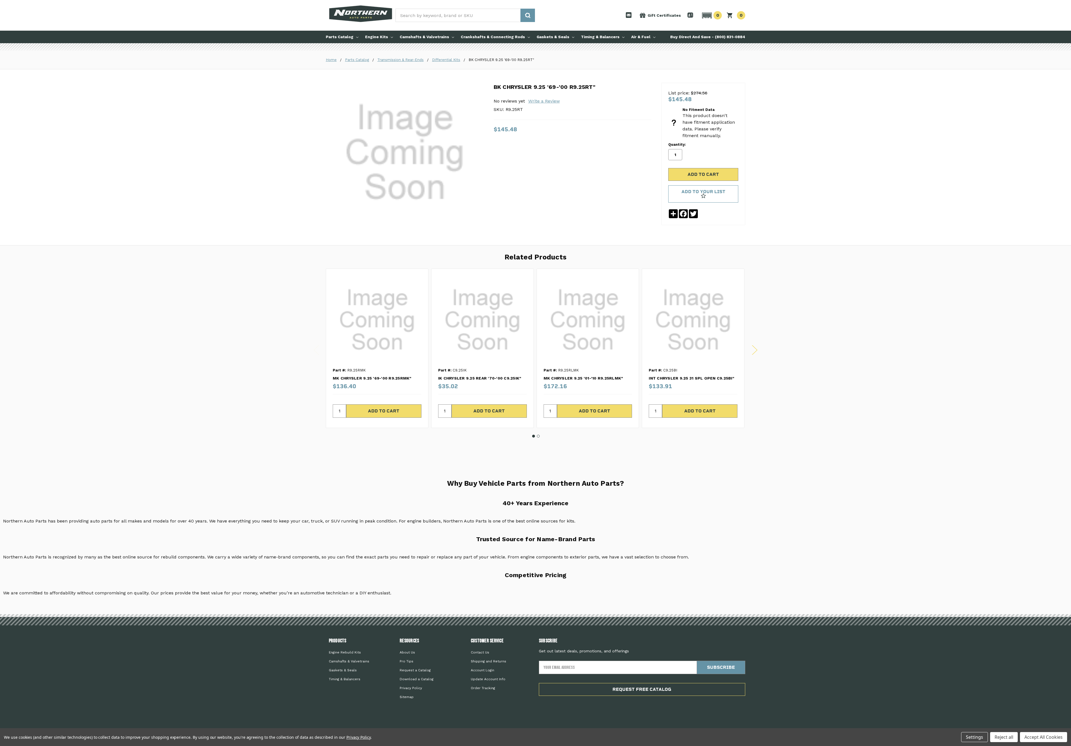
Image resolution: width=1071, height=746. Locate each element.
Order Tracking (483, 688)
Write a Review (544, 101)
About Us (407, 652)
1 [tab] (533, 436)
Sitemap (407, 697)
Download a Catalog (416, 679)
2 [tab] (538, 436)
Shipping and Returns (488, 661)
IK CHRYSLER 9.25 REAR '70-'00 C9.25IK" (480, 378)
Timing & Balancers (600, 37)
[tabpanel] (377, 348)
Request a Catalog (415, 670)
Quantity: (677, 144)
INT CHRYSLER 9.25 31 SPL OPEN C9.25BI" (691, 378)
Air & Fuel (640, 37)
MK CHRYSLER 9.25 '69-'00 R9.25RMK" (372, 378)
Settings (974, 737)
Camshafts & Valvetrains (424, 37)
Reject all (1004, 737)
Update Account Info (488, 679)
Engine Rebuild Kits (345, 652)
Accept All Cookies (1043, 737)
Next (754, 349)
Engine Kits (376, 37)
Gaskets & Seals (553, 37)
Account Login (482, 670)
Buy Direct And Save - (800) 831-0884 (707, 37)
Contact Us (480, 652)
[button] (711, 15)
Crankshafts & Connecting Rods (493, 37)
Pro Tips (406, 661)
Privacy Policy (411, 688)
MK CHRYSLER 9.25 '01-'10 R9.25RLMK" (583, 378)
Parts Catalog (339, 37)
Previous (316, 349)
